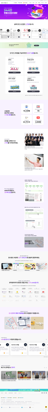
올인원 (16, 2)
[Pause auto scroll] (46, 339)
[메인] (4, 2)
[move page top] (46, 409)
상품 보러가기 (14, 72)
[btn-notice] (44, 0)
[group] (24, 11)
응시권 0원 (20, 2)
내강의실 (42, 0)
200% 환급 (25, 2)
